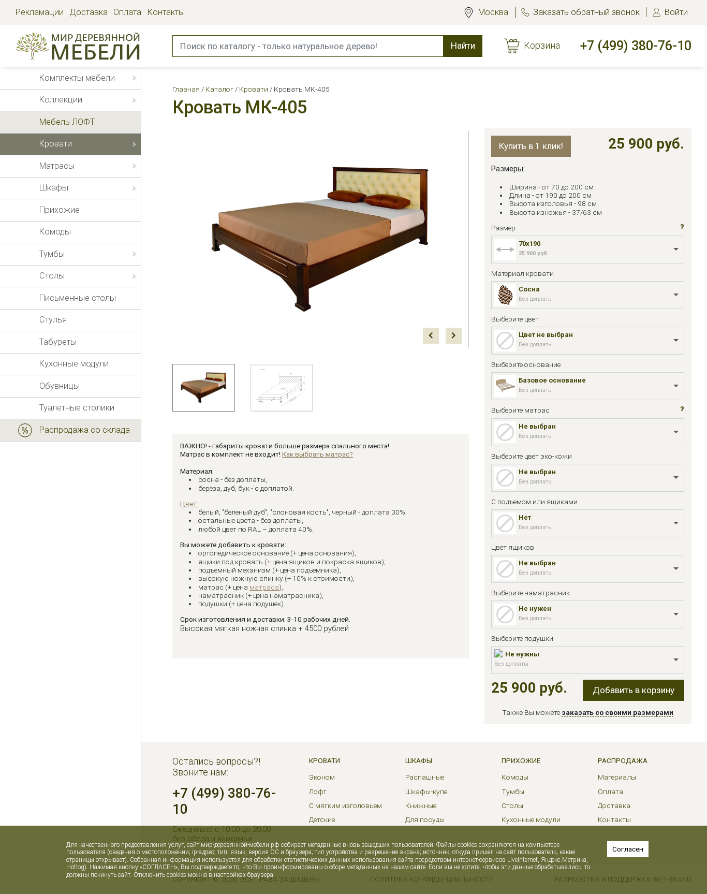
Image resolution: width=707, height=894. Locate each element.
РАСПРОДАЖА (622, 760)
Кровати (324, 760)
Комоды (515, 777)
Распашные (424, 777)
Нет (525, 517)
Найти (463, 45)
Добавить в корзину (633, 690)
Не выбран (537, 426)
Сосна (529, 289)
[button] (682, 226)
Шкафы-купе (426, 791)
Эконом (322, 777)
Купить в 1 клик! (531, 146)
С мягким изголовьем (345, 805)
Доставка (88, 12)
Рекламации (40, 12)
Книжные (420, 805)
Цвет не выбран (546, 335)
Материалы (617, 777)
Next (454, 336)
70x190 (529, 243)
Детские (322, 819)
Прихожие (521, 760)
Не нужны (522, 654)
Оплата (127, 12)
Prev (431, 336)
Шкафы (418, 760)
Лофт (318, 791)
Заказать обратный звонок (586, 12)
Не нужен (535, 608)
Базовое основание (552, 380)
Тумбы (513, 791)
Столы (512, 805)
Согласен (627, 849)
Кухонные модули (531, 819)
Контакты (166, 12)
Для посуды (425, 819)
